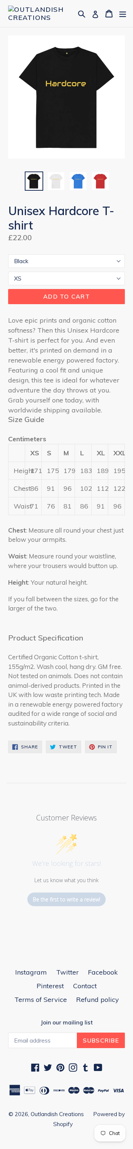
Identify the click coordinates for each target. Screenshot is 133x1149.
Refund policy (97, 999)
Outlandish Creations (57, 1114)
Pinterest (50, 986)
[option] (34, 181)
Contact (85, 986)
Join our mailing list (67, 1022)
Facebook (103, 972)
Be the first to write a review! (66, 899)
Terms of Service (40, 999)
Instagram (31, 972)
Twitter (67, 972)
